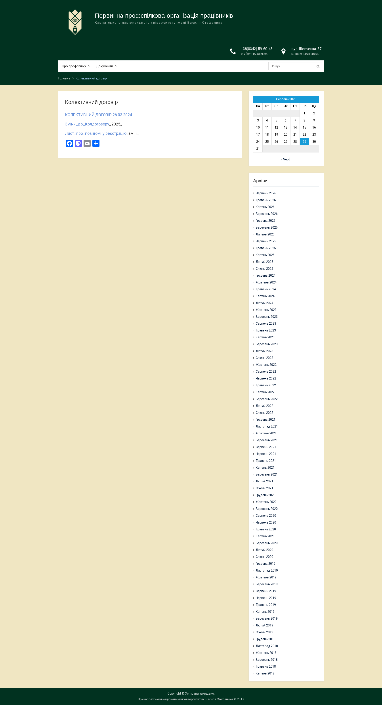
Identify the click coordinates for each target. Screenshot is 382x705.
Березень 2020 (267, 543)
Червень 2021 (266, 454)
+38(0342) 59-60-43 (257, 49)
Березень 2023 (267, 344)
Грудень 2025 (265, 220)
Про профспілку (74, 66)
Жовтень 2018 (266, 653)
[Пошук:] (296, 66)
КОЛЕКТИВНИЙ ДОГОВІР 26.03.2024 (99, 114)
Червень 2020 (266, 522)
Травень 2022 (266, 385)
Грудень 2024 (265, 275)
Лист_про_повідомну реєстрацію (95, 133)
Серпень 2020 (266, 515)
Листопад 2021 (267, 426)
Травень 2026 (266, 200)
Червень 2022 (266, 378)
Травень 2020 (266, 529)
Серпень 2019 (266, 591)
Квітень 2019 (265, 611)
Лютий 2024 (264, 303)
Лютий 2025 (264, 262)
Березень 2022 (267, 399)
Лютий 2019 (264, 625)
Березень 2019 (267, 618)
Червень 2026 (266, 193)
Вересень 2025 (267, 227)
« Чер (285, 159)
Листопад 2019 (267, 570)
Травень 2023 (266, 330)
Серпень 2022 (266, 371)
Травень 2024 (266, 289)
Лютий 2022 (264, 406)
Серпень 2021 (266, 447)
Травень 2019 (266, 605)
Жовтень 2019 (266, 577)
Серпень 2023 (266, 323)
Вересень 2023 (267, 316)
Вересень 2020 (267, 508)
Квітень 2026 (265, 207)
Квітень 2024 (265, 296)
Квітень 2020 (265, 536)
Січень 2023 (264, 358)
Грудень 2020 (265, 495)
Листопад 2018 (267, 646)
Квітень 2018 (265, 673)
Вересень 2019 (267, 584)
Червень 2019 (266, 598)
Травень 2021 (266, 460)
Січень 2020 (264, 557)
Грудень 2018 (265, 639)
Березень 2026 (267, 214)
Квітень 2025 (265, 255)
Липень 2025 (265, 234)
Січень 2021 (264, 488)
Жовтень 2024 (266, 282)
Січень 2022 (264, 412)
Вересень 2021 (267, 440)
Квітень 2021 (265, 467)
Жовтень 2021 (266, 433)
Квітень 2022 (265, 392)
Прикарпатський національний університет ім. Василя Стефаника (185, 699)
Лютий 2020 (264, 550)
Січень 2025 (264, 268)
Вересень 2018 (267, 659)
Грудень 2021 (265, 419)
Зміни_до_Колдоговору (87, 124)
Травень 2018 (266, 666)
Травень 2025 (266, 248)
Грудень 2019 (265, 563)
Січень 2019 (264, 632)
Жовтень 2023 (266, 310)
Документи (104, 66)
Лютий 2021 (264, 481)
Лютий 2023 (264, 351)
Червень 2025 (266, 241)
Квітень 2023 (265, 337)
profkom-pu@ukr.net (254, 53)
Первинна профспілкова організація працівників (164, 15)
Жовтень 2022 (266, 364)
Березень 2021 (267, 474)
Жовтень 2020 (266, 502)
